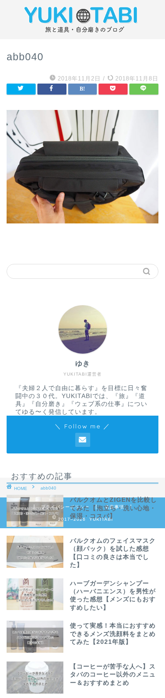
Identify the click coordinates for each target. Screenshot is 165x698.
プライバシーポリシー (65, 506)
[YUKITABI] (82, 32)
